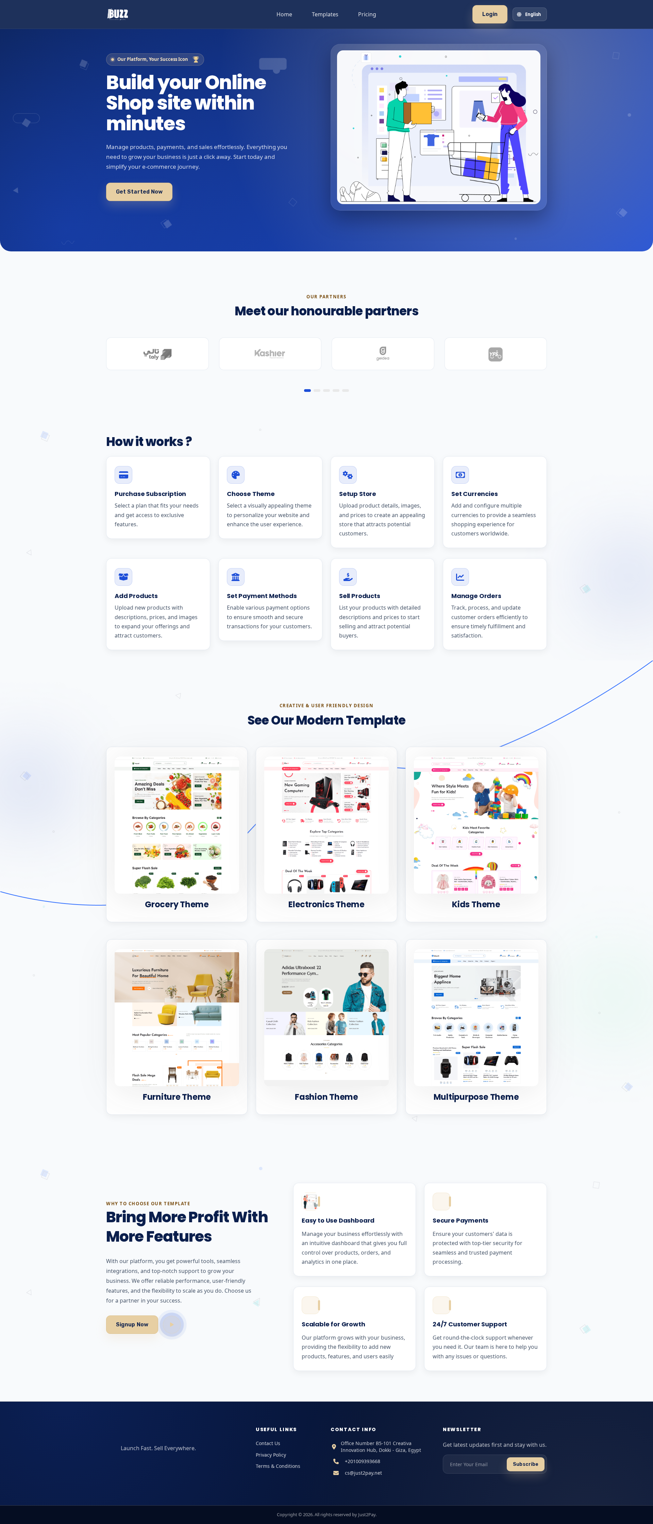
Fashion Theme (326, 1097)
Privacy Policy (271, 1455)
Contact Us (268, 1443)
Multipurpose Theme (476, 1097)
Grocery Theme (177, 904)
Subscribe (525, 1464)
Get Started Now (139, 191)
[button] (307, 390)
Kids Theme (476, 904)
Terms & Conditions (278, 1466)
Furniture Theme (177, 1097)
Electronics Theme (326, 904)
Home (284, 14)
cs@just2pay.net (363, 1473)
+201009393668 (362, 1461)
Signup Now (132, 1324)
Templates (325, 14)
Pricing (367, 14)
